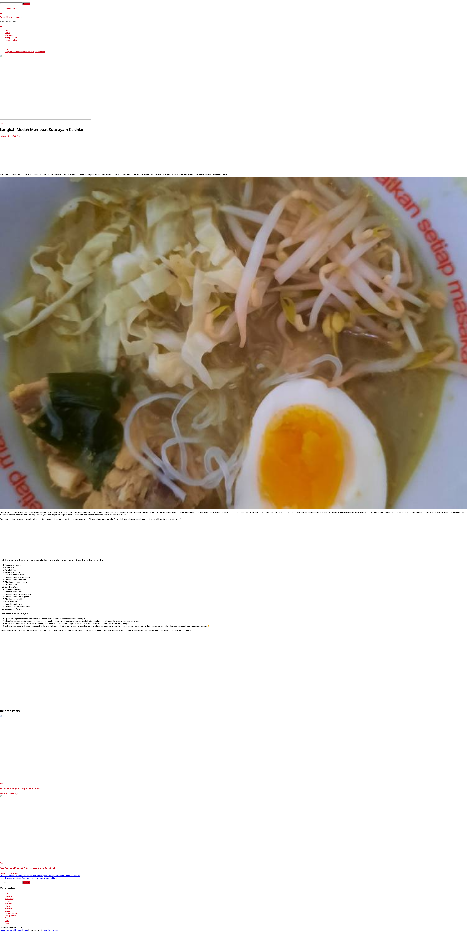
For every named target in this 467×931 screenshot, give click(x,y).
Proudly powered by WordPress (14, 930)
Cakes (7, 32)
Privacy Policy (11, 8)
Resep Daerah (11, 37)
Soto (2, 123)
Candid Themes (51, 930)
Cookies (8, 896)
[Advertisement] (233, 154)
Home (7, 30)
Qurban (8, 911)
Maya (7, 906)
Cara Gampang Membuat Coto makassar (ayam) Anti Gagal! (27, 868)
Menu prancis (10, 908)
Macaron (9, 35)
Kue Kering (9, 898)
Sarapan (8, 918)
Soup (7, 923)
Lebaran (8, 901)
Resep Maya (10, 915)
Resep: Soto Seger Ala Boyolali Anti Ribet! (20, 788)
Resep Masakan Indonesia (11, 17)
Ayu (18, 136)
